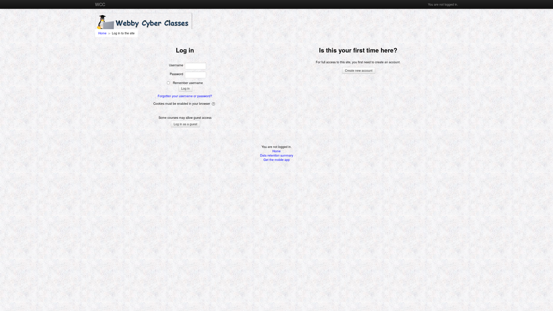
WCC (100, 4)
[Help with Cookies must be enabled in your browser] (213, 103)
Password (176, 74)
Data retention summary (276, 155)
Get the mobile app (277, 159)
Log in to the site (123, 33)
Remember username (188, 83)
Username (176, 65)
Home (276, 151)
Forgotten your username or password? (185, 96)
